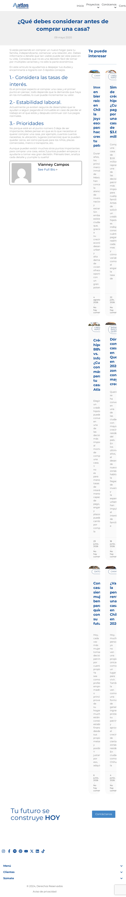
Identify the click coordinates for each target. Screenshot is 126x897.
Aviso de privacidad (44, 891)
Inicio (80, 5)
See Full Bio (46, 169)
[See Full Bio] (56, 169)
